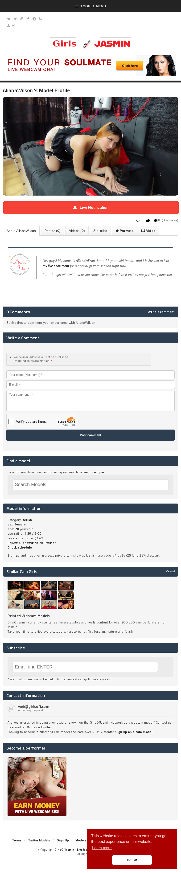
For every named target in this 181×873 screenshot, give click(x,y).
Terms (16, 840)
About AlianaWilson (21, 231)
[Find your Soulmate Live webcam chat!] (90, 56)
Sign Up (63, 840)
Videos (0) (77, 231)
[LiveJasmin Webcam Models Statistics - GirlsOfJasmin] (90, 39)
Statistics (100, 231)
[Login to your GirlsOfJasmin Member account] (13, 25)
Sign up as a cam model (134, 732)
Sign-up (14, 555)
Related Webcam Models (29, 616)
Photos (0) (53, 231)
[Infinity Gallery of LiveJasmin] (8, 18)
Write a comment (161, 311)
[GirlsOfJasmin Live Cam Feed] (40, 18)
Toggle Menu (93, 6)
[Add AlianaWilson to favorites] (138, 220)
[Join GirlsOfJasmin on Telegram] (34, 18)
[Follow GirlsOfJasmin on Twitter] (15, 18)
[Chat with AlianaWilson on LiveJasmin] (90, 103)
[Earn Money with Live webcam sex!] (37, 759)
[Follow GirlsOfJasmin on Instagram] (22, 18)
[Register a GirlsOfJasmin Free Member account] (8, 25)
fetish (27, 520)
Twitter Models (39, 840)
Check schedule (20, 547)
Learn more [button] (101, 848)
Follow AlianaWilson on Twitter (32, 543)
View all (170, 571)
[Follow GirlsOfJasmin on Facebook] (28, 18)
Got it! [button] (132, 860)
